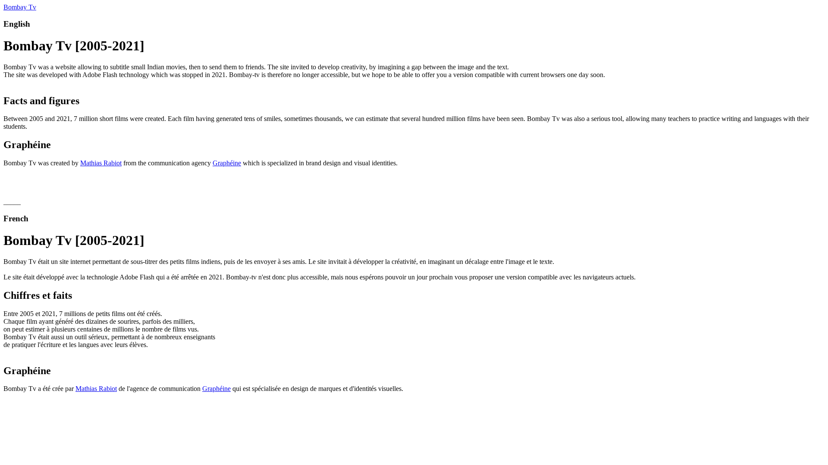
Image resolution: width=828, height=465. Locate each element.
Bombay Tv (19, 7)
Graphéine (227, 163)
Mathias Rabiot (101, 163)
